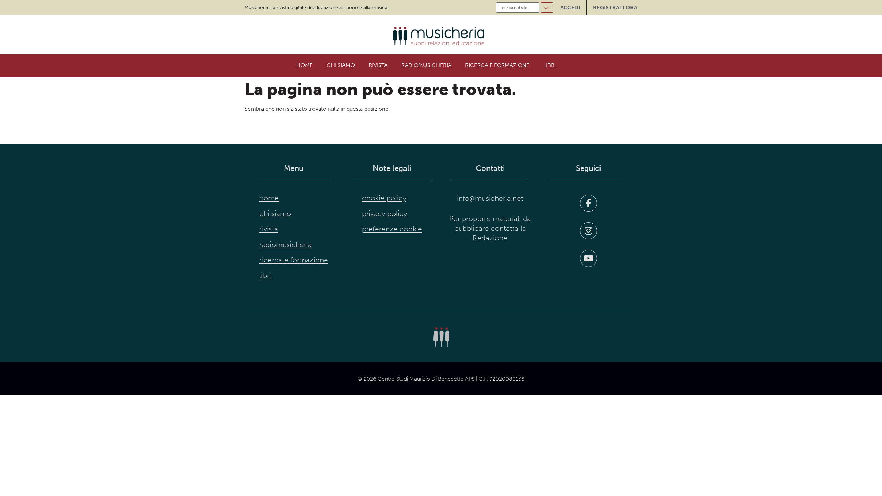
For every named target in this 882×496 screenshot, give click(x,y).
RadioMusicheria (426, 65)
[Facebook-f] (588, 203)
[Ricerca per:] (517, 7)
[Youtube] (588, 258)
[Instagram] (588, 230)
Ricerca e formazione (497, 65)
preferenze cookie (392, 229)
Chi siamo (341, 65)
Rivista (378, 65)
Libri (549, 65)
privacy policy (384, 213)
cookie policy (384, 198)
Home (304, 65)
